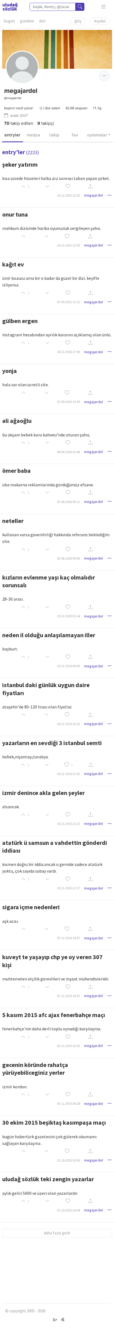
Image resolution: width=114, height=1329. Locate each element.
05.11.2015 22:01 (68, 1046)
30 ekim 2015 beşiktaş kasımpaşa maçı (54, 1122)
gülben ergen (20, 321)
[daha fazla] (103, 7)
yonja (9, 371)
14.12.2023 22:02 (68, 195)
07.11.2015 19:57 (68, 938)
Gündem (27, 21)
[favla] (68, 186)
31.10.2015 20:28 (68, 1210)
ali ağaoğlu (17, 421)
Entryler (12, 135)
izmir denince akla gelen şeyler (43, 793)
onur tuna (15, 214)
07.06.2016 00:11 (68, 502)
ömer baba (16, 470)
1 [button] (72, 765)
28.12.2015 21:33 (68, 774)
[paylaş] (90, 186)
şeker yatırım (20, 164)
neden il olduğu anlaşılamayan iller (48, 635)
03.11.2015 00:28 (68, 1103)
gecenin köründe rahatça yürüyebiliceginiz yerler (35, 1068)
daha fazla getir (57, 1233)
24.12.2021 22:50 (68, 245)
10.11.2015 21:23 (68, 824)
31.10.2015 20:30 (68, 1160)
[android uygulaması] (55, 1319)
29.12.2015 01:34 (68, 616)
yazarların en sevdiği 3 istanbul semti (52, 743)
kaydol (99, 21)
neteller (13, 521)
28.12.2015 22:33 (68, 724)
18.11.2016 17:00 (68, 352)
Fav (75, 135)
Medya (33, 135)
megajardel (93, 195)
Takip (54, 135)
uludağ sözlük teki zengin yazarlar (48, 1179)
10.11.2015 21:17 (68, 888)
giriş (77, 21)
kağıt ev (13, 264)
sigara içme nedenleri (31, 907)
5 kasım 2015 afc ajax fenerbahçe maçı (53, 1015)
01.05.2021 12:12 (68, 302)
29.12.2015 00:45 (68, 666)
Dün (42, 21)
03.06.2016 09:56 (68, 558)
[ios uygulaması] (63, 1319)
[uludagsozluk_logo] (10, 6)
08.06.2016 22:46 (68, 452)
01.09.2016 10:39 (68, 402)
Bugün (9, 21)
